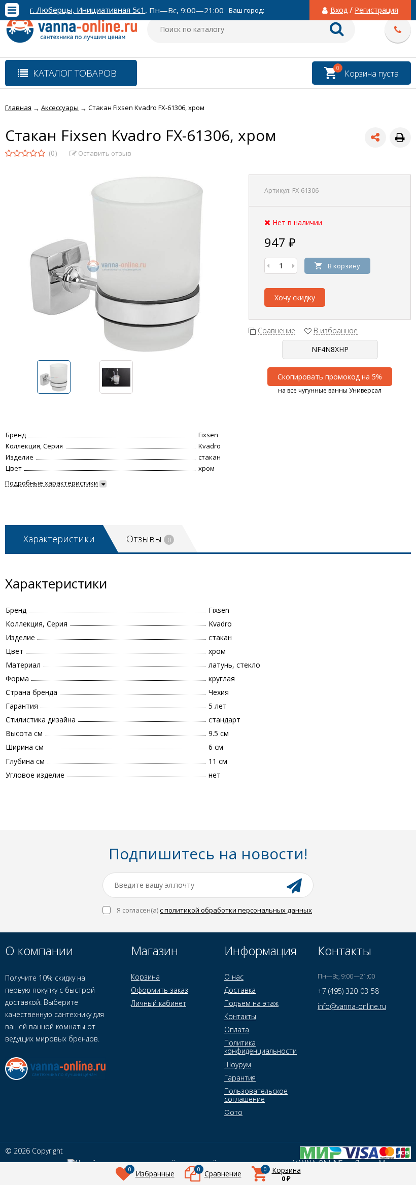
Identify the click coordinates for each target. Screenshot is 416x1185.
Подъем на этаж (251, 1003)
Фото (233, 1112)
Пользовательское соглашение (256, 1095)
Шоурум (237, 1064)
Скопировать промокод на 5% (330, 376)
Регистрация (376, 10)
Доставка (240, 990)
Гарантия (240, 1078)
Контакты (240, 1016)
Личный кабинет (158, 1003)
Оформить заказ (159, 990)
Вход (339, 10)
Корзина (145, 977)
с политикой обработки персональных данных (236, 910)
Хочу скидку (294, 297)
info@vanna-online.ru (352, 1006)
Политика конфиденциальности (260, 1047)
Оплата (236, 1029)
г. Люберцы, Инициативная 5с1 (87, 10)
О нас (234, 977)
